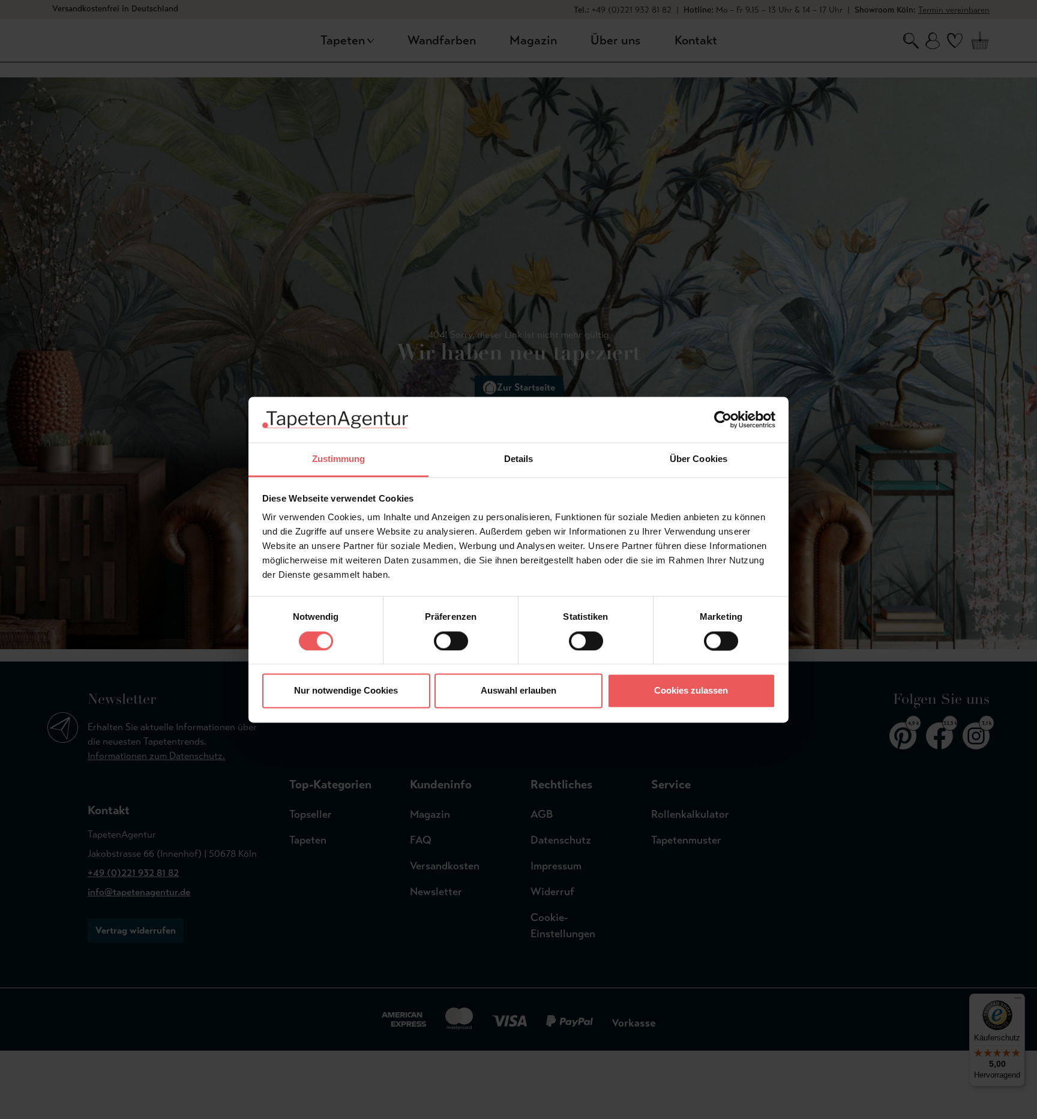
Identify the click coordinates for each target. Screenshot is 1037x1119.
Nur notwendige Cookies (346, 691)
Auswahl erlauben (518, 691)
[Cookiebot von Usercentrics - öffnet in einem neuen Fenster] (722, 419)
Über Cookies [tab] (698, 459)
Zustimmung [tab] (338, 459)
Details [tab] (519, 459)
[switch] (451, 640)
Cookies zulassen (691, 691)
